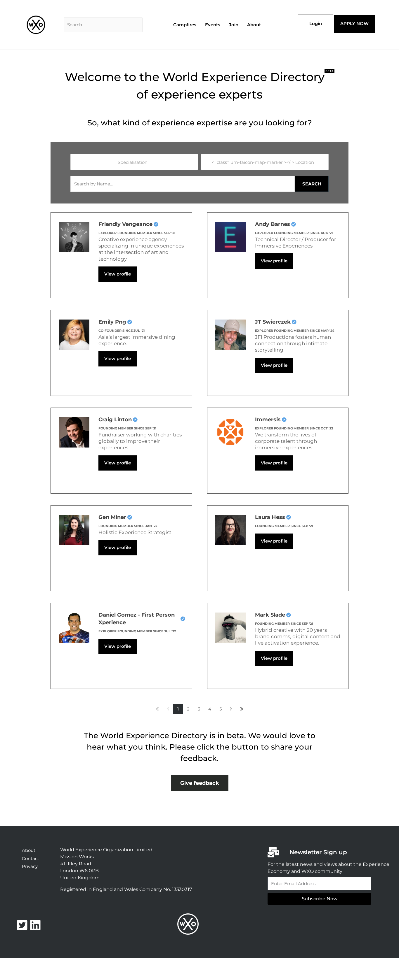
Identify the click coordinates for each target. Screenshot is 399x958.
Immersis (268, 419)
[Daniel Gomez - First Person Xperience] (74, 627)
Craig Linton (115, 419)
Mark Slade (270, 615)
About (254, 24)
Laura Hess (270, 517)
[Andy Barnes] (230, 236)
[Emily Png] (74, 334)
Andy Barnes (272, 224)
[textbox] (136, 162)
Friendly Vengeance (125, 224)
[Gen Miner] (74, 529)
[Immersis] (230, 431)
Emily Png (112, 322)
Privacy (30, 866)
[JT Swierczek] (230, 334)
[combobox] (134, 162)
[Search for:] (103, 24)
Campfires (184, 24)
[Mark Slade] (230, 627)
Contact (30, 858)
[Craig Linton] (74, 431)
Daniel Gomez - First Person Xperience (136, 619)
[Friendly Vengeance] (74, 236)
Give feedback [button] (199, 783)
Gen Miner (112, 517)
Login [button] (315, 23)
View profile (117, 274)
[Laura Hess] (230, 529)
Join (233, 24)
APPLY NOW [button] (354, 23)
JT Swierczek (273, 322)
